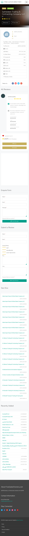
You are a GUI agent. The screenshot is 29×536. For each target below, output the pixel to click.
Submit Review (15, 280)
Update (15, 147)
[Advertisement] (14, 169)
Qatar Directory (20, 520)
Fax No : (6, 48)
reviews (14, 139)
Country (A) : (15, 60)
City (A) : (15, 65)
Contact (3, 532)
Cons (3, 266)
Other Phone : (15, 54)
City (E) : (15, 62)
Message (4, 207)
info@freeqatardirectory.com (6, 501)
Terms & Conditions (5, 529)
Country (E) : (15, 57)
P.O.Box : (15, 51)
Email (3, 202)
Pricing (3, 526)
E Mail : (6, 74)
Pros (3, 255)
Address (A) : (8, 71)
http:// (15, 36)
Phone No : (15, 46)
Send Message (15, 221)
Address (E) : (7, 68)
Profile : (14, 42)
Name (3, 196)
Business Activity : (9, 76)
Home (3, 524)
